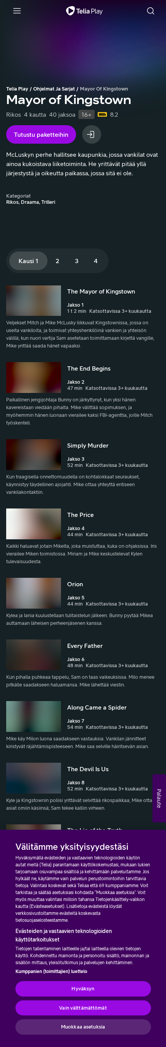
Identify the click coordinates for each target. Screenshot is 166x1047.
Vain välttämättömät (83, 1008)
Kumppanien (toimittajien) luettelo (51, 971)
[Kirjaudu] (91, 134)
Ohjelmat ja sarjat (54, 89)
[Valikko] (17, 10)
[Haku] (150, 11)
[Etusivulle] (84, 10)
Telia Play (17, 89)
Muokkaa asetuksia (83, 1027)
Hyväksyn (82, 989)
